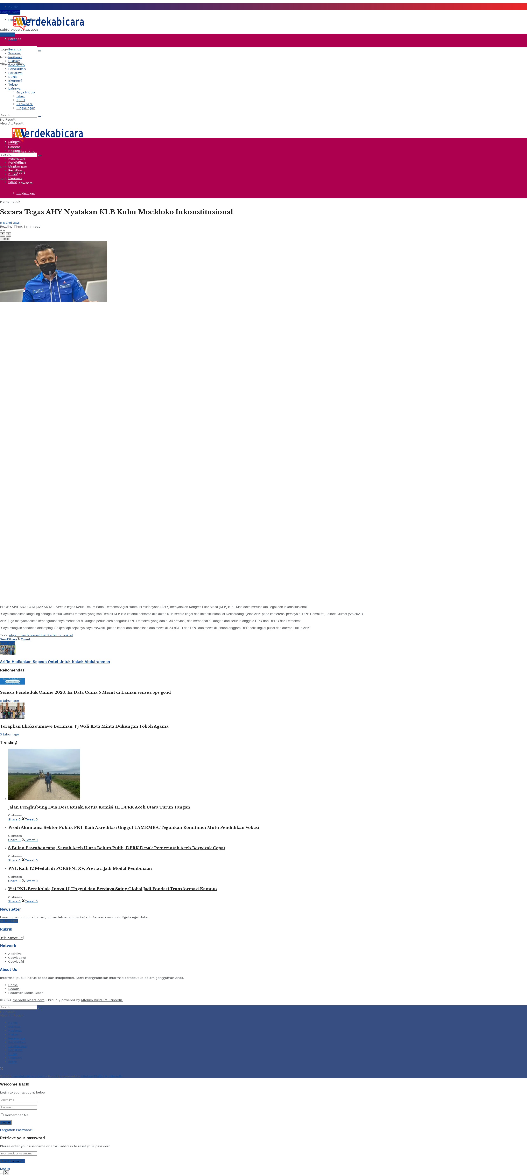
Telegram (7, 34)
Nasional (15, 57)
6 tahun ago (9, 701)
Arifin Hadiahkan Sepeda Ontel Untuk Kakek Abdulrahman (55, 662)
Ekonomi (15, 81)
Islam (20, 96)
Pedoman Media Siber (25, 993)
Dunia (12, 111)
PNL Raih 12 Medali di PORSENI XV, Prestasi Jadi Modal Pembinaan (80, 868)
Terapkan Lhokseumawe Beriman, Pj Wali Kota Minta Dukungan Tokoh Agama (84, 726)
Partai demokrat (60, 635)
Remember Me (17, 1115)
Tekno (13, 84)
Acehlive (15, 954)
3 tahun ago (9, 734)
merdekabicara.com (28, 1000)
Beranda (14, 39)
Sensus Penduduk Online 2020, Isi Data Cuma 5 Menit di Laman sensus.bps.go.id (85, 692)
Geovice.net (17, 958)
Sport (20, 173)
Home (13, 6)
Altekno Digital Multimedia (102, 1000)
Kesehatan (16, 65)
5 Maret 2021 (10, 223)
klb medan (23, 635)
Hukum (14, 61)
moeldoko (39, 635)
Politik (15, 202)
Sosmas (14, 53)
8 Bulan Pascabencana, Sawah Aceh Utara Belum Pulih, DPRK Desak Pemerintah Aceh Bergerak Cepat (116, 848)
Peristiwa (15, 100)
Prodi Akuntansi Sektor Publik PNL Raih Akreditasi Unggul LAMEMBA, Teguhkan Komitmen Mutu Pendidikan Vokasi (133, 827)
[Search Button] (39, 50)
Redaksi (14, 989)
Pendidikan (17, 69)
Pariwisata (24, 183)
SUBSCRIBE (9, 921)
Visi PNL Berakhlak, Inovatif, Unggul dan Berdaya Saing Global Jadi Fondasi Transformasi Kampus (112, 888)
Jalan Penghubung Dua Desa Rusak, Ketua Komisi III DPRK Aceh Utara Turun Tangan (99, 807)
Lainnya (14, 88)
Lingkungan (25, 193)
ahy (12, 635)
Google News (10, 12)
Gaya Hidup (25, 92)
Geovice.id (16, 961)
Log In (5, 1168)
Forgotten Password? (16, 1130)
